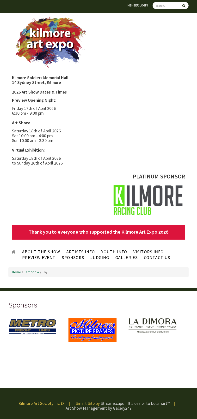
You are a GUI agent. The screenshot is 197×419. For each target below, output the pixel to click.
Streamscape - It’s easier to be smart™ (135, 403)
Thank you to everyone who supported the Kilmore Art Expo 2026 (98, 232)
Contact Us (157, 257)
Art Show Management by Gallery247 (99, 408)
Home (17, 272)
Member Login (138, 5)
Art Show (33, 272)
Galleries (126, 257)
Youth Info (114, 251)
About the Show (41, 251)
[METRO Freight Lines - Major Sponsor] (32, 326)
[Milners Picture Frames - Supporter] (92, 329)
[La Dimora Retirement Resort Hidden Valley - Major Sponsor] (153, 325)
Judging (99, 257)
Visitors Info (148, 251)
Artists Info (80, 251)
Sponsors (73, 257)
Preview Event (38, 257)
